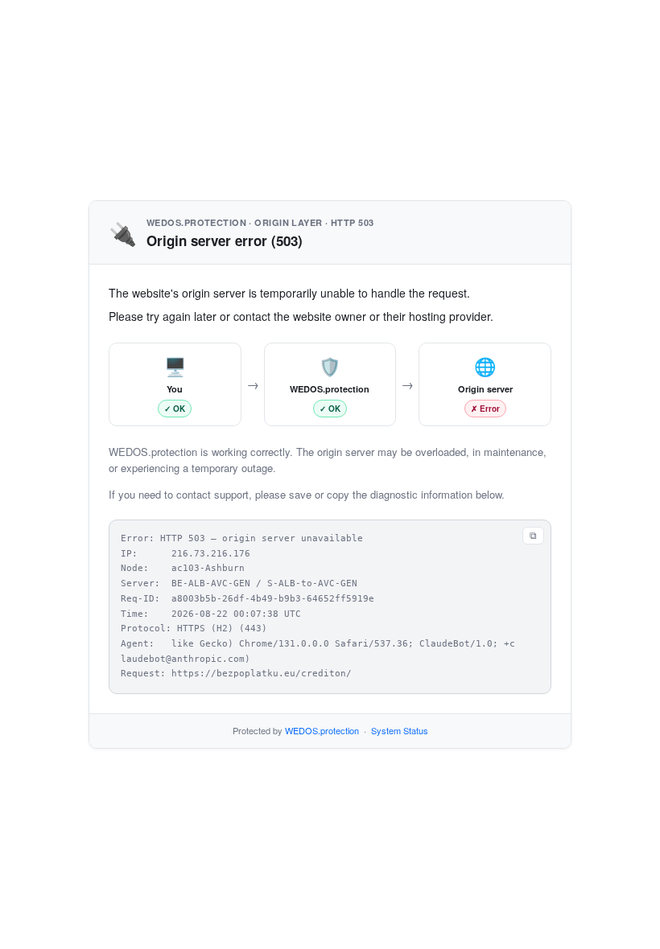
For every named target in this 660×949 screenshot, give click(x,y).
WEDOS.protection (322, 730)
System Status (399, 730)
